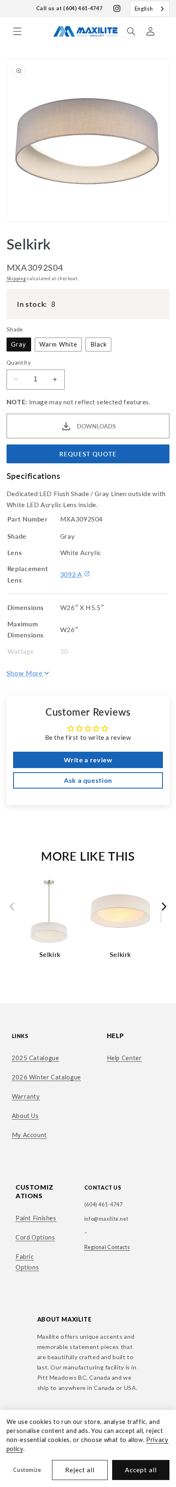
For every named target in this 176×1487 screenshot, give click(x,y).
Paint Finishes (36, 1218)
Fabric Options (27, 1262)
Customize (27, 1470)
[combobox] (149, 9)
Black (98, 344)
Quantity (19, 362)
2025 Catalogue (35, 1057)
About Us (25, 1115)
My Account (29, 1134)
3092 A (71, 574)
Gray (18, 344)
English (144, 8)
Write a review (88, 760)
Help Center (124, 1057)
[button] (17, 31)
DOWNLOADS (96, 426)
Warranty (26, 1096)
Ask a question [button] (88, 780)
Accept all (141, 1469)
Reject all (80, 1469)
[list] (88, 921)
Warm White (58, 344)
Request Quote (88, 454)
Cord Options (35, 1237)
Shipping (16, 278)
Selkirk (50, 954)
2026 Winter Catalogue (46, 1077)
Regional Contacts (107, 1247)
